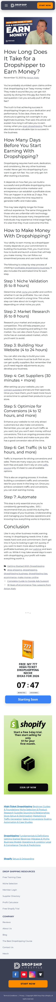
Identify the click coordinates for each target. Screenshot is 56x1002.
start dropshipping (32, 126)
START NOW (45, 5)
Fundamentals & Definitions (34, 835)
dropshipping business (16, 573)
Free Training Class (12, 877)
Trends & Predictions (30, 845)
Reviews (7, 922)
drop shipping (14, 570)
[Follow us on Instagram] (32, 974)
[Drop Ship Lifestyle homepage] (28, 966)
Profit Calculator (10, 902)
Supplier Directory (11, 896)
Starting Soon (28, 699)
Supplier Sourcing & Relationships (31, 812)
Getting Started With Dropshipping (25, 566)
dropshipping (30, 570)
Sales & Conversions (33, 819)
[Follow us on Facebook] (15, 974)
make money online (28, 577)
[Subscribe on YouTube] (24, 974)
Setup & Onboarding (23, 858)
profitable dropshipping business (32, 268)
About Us (7, 928)
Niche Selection (10, 883)
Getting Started (12, 839)
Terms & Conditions (10, 996)
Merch (6, 953)
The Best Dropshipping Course (17, 941)
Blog (5, 935)
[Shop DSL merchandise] (40, 974)
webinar (37, 549)
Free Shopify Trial (11, 908)
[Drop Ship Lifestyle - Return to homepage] (19, 5)
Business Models (12, 842)
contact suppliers (13, 390)
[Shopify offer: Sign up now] (28, 754)
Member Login (10, 890)
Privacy (21, 996)
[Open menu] (6, 5)
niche (25, 292)
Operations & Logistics (33, 842)
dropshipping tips (38, 573)
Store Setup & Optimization (18, 816)
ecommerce (10, 577)
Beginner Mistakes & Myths (35, 839)
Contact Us (8, 947)
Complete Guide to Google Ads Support (28, 581)
